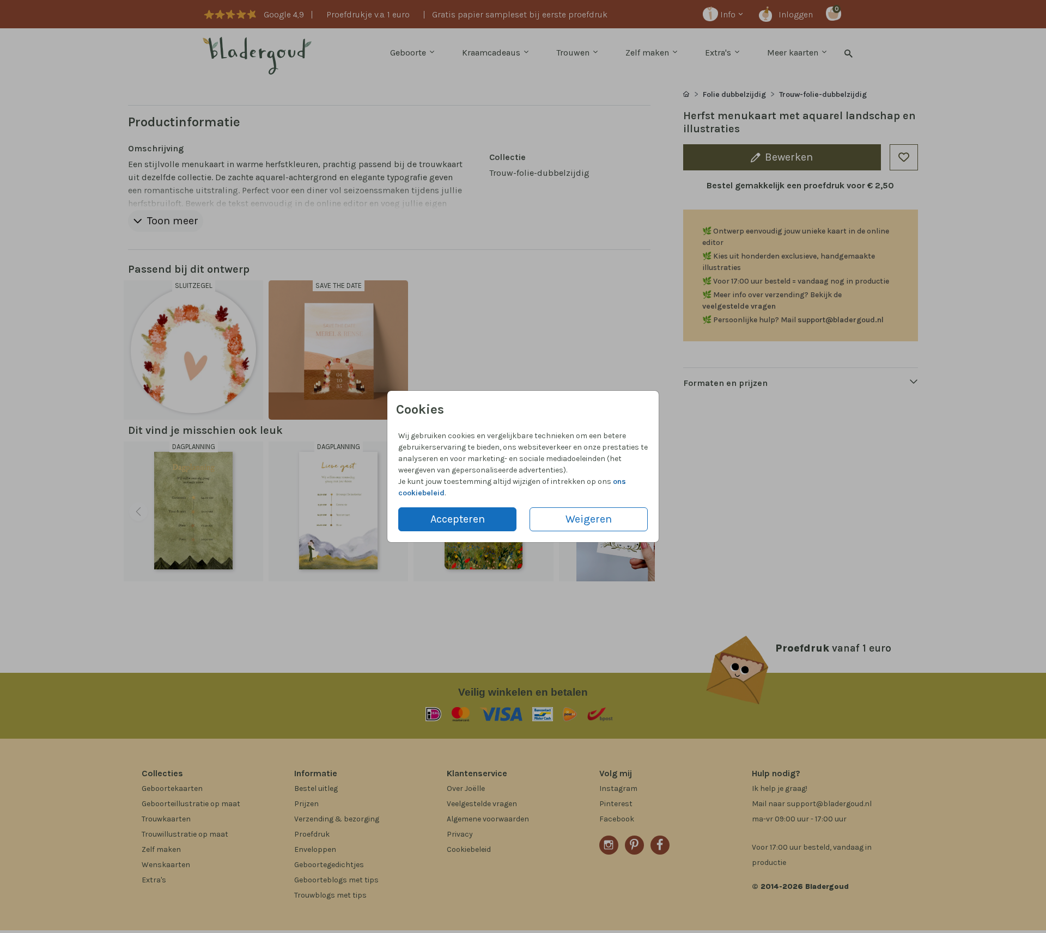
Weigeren (588, 519)
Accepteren (457, 519)
